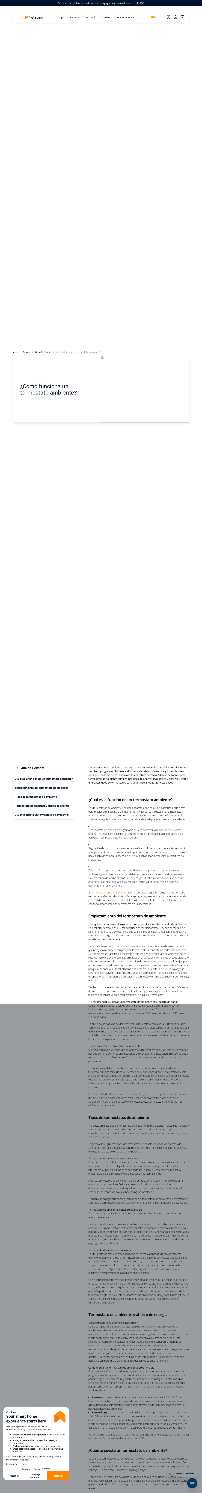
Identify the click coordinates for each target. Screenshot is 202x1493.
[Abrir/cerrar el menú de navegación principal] (19, 17)
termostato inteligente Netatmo (108, 892)
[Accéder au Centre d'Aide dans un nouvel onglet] (168, 17)
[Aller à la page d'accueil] (39, 17)
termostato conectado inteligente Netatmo (135, 1094)
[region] (101, 3)
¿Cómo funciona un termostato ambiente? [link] (78, 351)
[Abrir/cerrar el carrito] (182, 17)
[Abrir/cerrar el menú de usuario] (175, 17)
